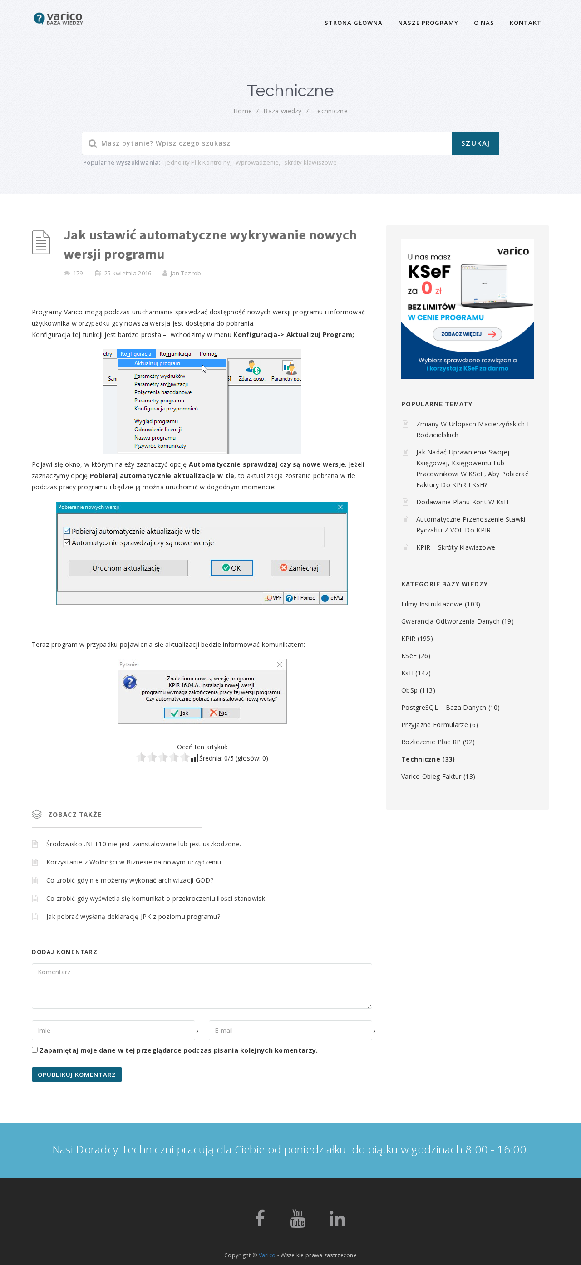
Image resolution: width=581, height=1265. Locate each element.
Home (242, 111)
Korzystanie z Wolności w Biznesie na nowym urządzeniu (133, 862)
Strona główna (354, 23)
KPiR (408, 638)
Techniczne (330, 111)
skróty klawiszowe (310, 162)
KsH (407, 673)
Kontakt (526, 23)
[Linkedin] (337, 1222)
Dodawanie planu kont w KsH (462, 502)
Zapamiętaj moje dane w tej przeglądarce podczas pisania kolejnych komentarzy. (178, 1050)
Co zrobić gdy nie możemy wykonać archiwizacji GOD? (129, 880)
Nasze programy (428, 23)
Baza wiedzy (282, 111)
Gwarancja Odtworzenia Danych (450, 621)
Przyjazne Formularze (434, 724)
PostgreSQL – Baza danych (443, 707)
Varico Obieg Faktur (431, 776)
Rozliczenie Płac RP (431, 742)
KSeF (409, 655)
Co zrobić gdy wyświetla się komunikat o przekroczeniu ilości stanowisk (155, 898)
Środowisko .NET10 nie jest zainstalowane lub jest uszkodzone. (143, 844)
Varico (267, 1255)
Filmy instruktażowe (432, 604)
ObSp (409, 690)
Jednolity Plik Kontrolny (197, 162)
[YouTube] (297, 1222)
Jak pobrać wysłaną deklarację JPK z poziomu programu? (133, 916)
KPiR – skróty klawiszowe (455, 547)
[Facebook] (259, 1222)
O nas (484, 23)
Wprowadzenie (257, 162)
